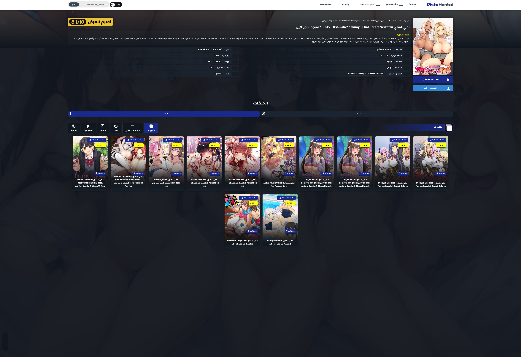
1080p (217, 61)
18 (211, 67)
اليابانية (390, 61)
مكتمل (218, 73)
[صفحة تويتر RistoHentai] (5, 338)
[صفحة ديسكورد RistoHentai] (5, 345)
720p (208, 61)
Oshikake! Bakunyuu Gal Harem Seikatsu (365, 73)
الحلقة (311, 113)
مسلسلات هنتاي (384, 49)
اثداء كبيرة (217, 49)
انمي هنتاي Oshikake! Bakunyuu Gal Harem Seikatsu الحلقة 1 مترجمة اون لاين (353, 27)
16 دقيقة (384, 55)
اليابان (389, 67)
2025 (217, 55)
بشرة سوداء (203, 49)
